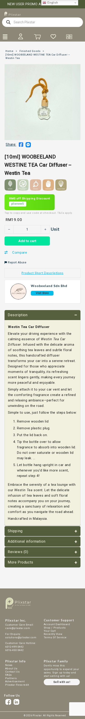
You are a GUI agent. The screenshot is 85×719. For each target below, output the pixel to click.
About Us (11, 668)
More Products (20, 562)
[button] (42, 273)
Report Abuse (16, 262)
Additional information (26, 541)
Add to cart (27, 241)
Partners (11, 678)
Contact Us (12, 671)
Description (18, 315)
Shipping (15, 531)
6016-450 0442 (14, 650)
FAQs (8, 674)
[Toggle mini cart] (37, 37)
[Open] (5, 36)
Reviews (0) (18, 552)
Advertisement (14, 681)
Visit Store (42, 293)
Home (9, 51)
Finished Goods (29, 51)
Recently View (53, 634)
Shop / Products (55, 627)
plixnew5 (17, 203)
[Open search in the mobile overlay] (42, 22)
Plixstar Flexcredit (17, 684)
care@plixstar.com (17, 628)
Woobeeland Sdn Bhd (49, 286)
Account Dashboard (57, 624)
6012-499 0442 (14, 646)
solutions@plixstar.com (20, 637)
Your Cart (50, 630)
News (8, 665)
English (52, 2)
